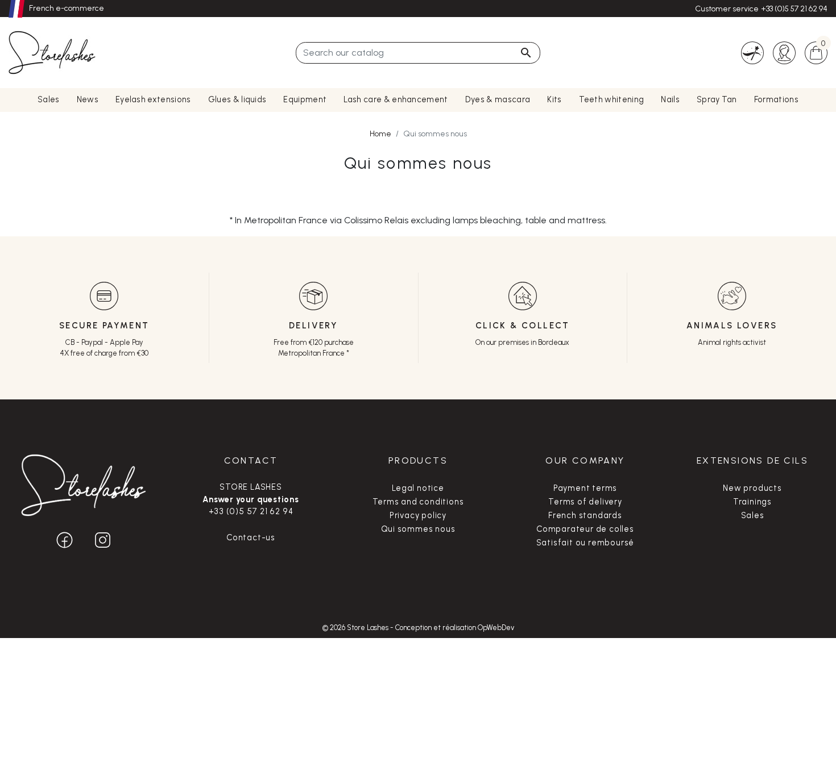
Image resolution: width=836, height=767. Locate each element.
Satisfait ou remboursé (585, 542)
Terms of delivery (585, 502)
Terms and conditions (418, 502)
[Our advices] (752, 52)
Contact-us (250, 537)
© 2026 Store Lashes (356, 627)
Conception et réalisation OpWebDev (454, 627)
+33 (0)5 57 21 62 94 (794, 9)
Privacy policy (418, 515)
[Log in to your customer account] (784, 52)
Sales (752, 515)
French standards (585, 515)
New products (752, 488)
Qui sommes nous (418, 529)
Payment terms (585, 488)
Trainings (752, 502)
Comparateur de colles (585, 529)
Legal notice (418, 488)
